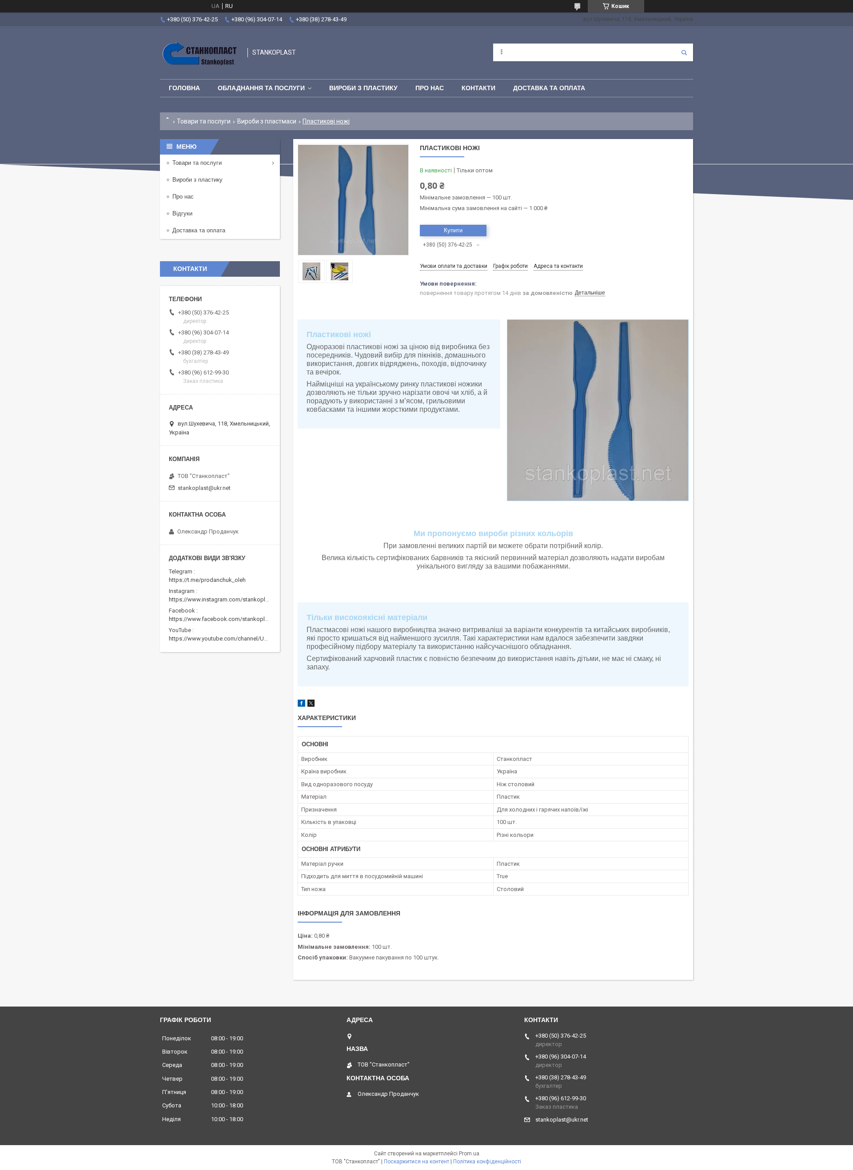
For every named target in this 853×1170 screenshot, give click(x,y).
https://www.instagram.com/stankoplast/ (222, 599)
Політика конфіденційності (487, 1161)
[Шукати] (684, 52)
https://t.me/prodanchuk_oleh (207, 580)
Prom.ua (469, 1153)
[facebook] (301, 704)
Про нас (429, 88)
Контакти (478, 88)
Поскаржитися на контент (416, 1161)
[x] (311, 704)
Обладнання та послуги (261, 88)
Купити (453, 230)
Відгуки (182, 213)
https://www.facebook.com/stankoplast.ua (224, 619)
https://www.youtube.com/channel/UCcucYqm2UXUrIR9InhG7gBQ (254, 638)
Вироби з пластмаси (266, 121)
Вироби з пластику (363, 88)
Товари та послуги (204, 121)
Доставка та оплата (549, 88)
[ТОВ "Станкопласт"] (199, 53)
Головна (184, 88)
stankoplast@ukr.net (204, 488)
